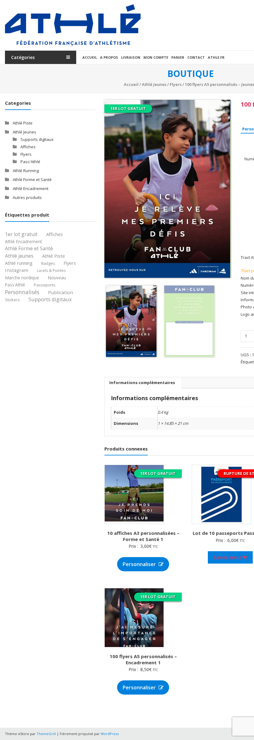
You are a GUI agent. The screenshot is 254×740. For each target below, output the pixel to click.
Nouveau (57, 278)
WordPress (110, 733)
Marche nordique (22, 278)
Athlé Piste (23, 123)
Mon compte (155, 57)
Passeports (44, 285)
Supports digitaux (37, 139)
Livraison (130, 57)
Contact (196, 57)
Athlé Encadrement (30, 188)
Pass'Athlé (30, 161)
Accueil (89, 57)
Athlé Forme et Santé (32, 179)
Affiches (28, 147)
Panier (177, 57)
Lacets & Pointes (51, 271)
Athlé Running (26, 170)
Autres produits (27, 197)
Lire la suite (228, 557)
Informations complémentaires (142, 382)
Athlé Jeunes (154, 84)
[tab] (142, 382)
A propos (109, 57)
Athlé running (19, 263)
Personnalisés (22, 292)
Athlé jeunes (19, 256)
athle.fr (216, 57)
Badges (48, 263)
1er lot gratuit (21, 234)
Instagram (16, 270)
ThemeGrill (46, 733)
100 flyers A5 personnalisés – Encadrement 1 (143, 659)
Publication (60, 292)
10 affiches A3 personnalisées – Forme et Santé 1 (143, 536)
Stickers (12, 300)
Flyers (176, 84)
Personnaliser (140, 564)
